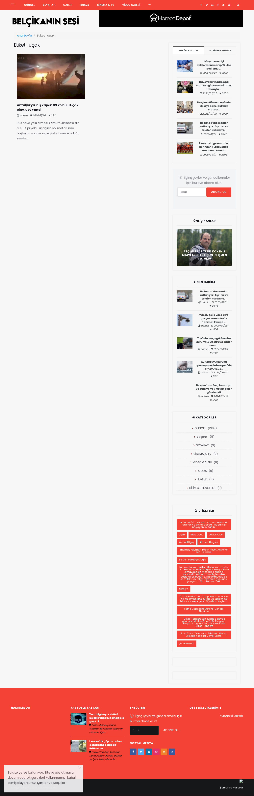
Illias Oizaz (196, 534)
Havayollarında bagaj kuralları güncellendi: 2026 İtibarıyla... (214, 85)
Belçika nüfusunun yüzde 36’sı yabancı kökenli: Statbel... (214, 105)
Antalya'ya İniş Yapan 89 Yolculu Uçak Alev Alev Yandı (47, 107)
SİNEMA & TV (105, 5)
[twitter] (206, 5)
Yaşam (202, 437)
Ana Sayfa (24, 35)
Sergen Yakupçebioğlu (192, 559)
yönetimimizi (186, 643)
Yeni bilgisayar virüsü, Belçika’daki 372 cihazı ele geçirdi (106, 717)
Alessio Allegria (208, 542)
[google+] (212, 5)
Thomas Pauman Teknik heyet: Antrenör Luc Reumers (204, 551)
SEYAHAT (49, 5)
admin (24, 115)
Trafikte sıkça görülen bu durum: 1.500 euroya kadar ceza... (214, 341)
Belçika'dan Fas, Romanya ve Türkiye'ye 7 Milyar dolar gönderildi (214, 388)
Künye (84, 5)
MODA (202, 471)
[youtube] (223, 5)
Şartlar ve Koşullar (231, 787)
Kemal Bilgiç (186, 542)
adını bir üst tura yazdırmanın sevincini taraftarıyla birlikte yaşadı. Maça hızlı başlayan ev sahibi (203, 525)
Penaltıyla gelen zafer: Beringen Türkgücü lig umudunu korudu (214, 146)
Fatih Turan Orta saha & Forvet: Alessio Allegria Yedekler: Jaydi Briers (204, 635)
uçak (182, 534)
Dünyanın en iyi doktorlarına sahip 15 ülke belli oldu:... (214, 65)
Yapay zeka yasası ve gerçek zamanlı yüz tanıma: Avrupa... (213, 318)
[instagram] (217, 5)
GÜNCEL (29, 5)
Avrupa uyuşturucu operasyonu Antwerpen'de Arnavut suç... (213, 365)
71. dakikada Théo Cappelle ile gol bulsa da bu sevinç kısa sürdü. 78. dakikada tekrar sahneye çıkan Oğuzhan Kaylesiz (203, 599)
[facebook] (201, 5)
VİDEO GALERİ (131, 5)
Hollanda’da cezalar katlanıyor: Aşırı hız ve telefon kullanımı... (213, 126)
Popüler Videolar (220, 50)
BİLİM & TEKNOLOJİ (202, 488)
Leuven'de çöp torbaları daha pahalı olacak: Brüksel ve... (105, 744)
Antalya (183, 589)
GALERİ (67, 5)
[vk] (229, 5)
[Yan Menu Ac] (12, 5)
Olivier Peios (216, 534)
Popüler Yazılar (188, 50)
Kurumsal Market (231, 716)
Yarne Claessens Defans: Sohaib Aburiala (203, 610)
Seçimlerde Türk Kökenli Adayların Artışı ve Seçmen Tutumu (204, 255)
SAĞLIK (202, 479)
